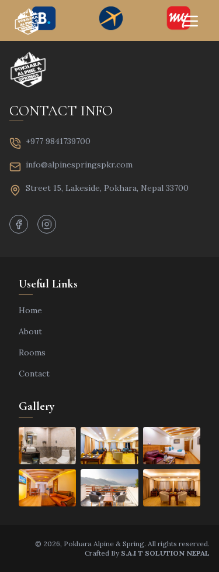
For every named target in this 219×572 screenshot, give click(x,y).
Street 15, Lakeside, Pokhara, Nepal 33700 (107, 188)
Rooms (32, 352)
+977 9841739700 (58, 141)
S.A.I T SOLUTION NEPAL (165, 553)
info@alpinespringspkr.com (79, 164)
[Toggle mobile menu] (191, 21)
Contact (34, 373)
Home (30, 310)
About (30, 331)
